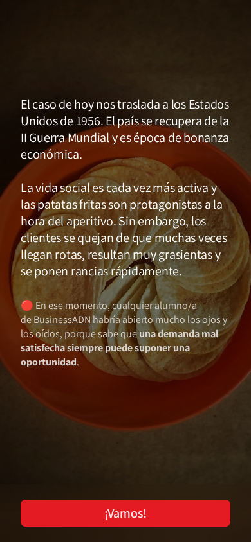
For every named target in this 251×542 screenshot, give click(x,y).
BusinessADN (62, 319)
